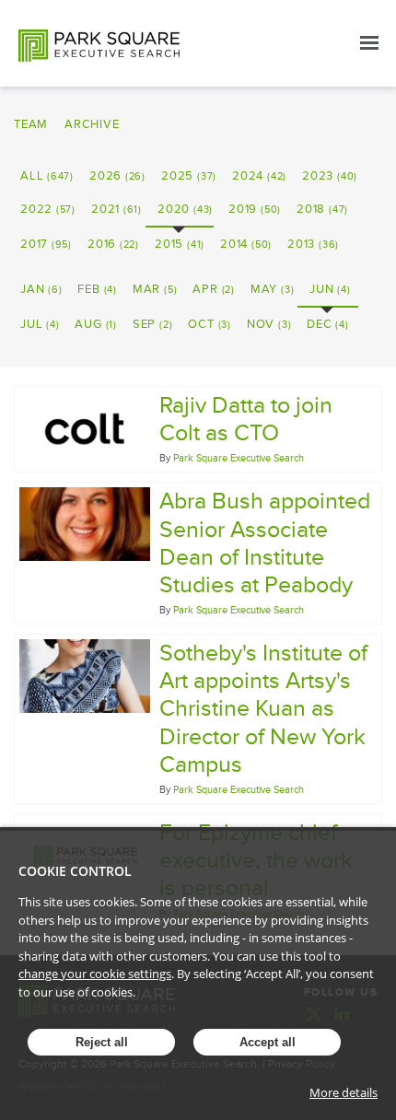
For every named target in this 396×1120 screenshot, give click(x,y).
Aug (95, 324)
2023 (329, 176)
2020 (185, 209)
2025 (188, 176)
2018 (322, 209)
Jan (41, 289)
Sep (152, 324)
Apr (213, 289)
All (47, 176)
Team (31, 124)
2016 (113, 244)
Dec (327, 324)
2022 (48, 209)
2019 (254, 209)
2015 (179, 244)
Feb (96, 289)
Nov (269, 324)
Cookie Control (75, 871)
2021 (116, 209)
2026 (117, 176)
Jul (39, 324)
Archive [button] (91, 124)
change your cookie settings (94, 973)
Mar (155, 289)
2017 (46, 244)
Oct (209, 324)
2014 (246, 244)
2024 (259, 176)
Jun (329, 289)
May (272, 289)
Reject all (102, 1042)
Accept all (267, 1042)
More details (343, 1092)
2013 (313, 244)
